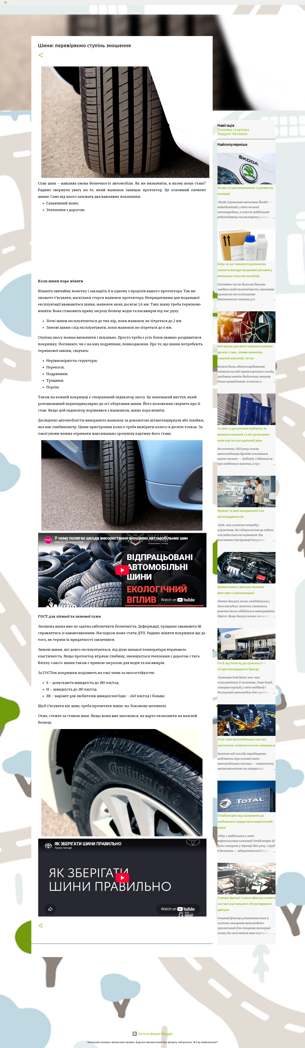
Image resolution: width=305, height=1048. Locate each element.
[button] (40, 55)
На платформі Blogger (155, 1034)
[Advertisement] (122, 245)
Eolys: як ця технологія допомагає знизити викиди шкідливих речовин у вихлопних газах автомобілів (244, 270)
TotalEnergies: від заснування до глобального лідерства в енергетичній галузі (245, 821)
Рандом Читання (232, 134)
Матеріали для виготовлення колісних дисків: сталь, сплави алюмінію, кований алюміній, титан (245, 352)
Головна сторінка (233, 130)
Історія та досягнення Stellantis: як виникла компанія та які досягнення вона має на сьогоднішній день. (243, 434)
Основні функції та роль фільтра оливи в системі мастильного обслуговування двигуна (246, 904)
